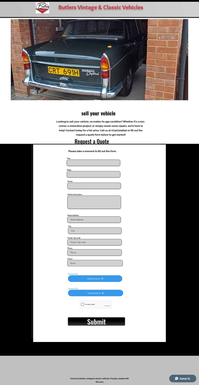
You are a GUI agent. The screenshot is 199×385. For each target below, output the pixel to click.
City (69, 226)
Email (69, 259)
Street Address (73, 215)
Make (69, 170)
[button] (95, 278)
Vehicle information (74, 194)
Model (70, 181)
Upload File (73, 274)
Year (69, 158)
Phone (69, 248)
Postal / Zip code (73, 238)
